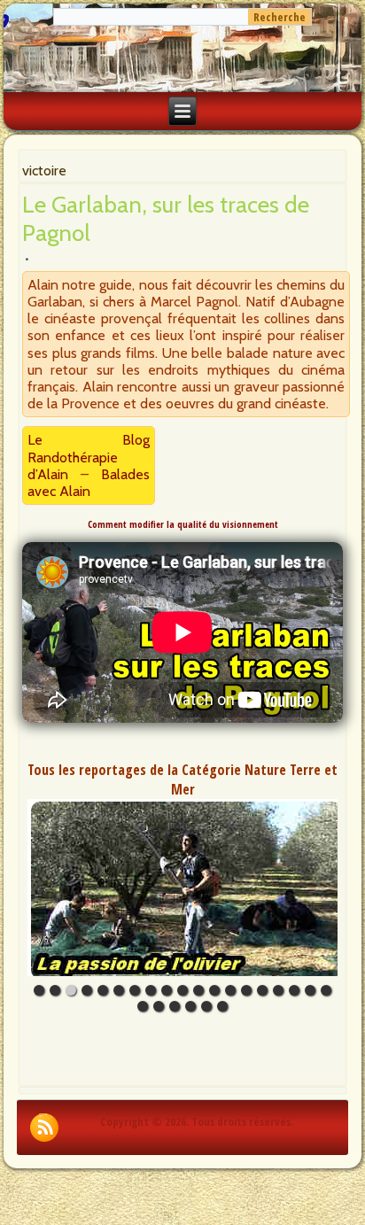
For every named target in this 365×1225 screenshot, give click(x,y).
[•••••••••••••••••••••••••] (182, 887)
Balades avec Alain (88, 483)
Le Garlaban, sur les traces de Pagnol (165, 218)
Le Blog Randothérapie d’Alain (88, 456)
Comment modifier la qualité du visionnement (183, 524)
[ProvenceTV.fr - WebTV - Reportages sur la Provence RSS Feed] (44, 1127)
